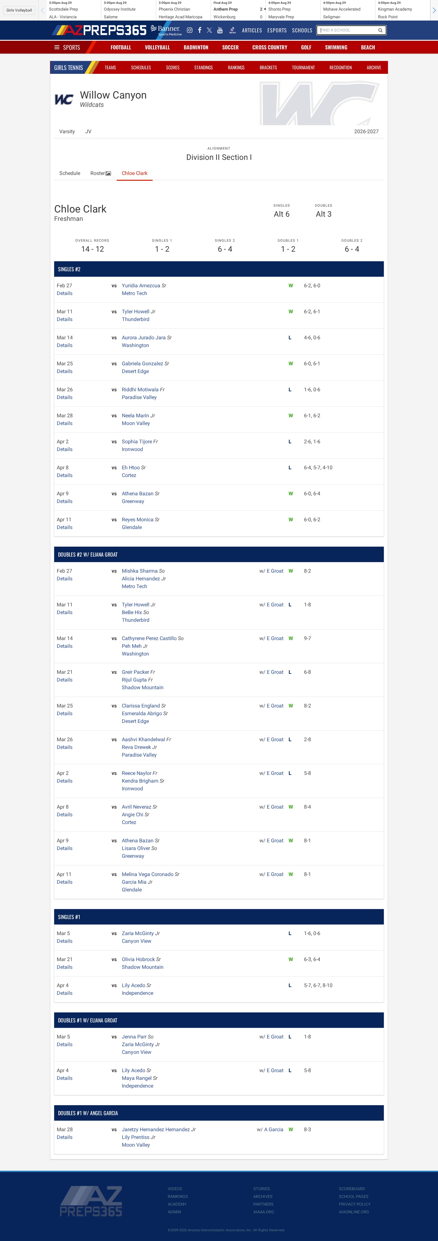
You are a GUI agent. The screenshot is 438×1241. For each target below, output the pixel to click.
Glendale (132, 527)
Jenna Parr (135, 1037)
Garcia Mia (135, 882)
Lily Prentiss (136, 1137)
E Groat (275, 571)
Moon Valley (136, 423)
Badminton (196, 47)
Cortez (129, 475)
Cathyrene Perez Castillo (150, 638)
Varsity (67, 131)
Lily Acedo (134, 985)
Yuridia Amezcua (142, 285)
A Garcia (273, 1129)
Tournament (303, 67)
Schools (302, 30)
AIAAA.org (263, 1212)
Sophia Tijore (137, 441)
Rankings (236, 67)
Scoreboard (352, 1188)
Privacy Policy (355, 1204)
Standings (203, 67)
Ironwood (132, 449)
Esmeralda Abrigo (142, 713)
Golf (306, 47)
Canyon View (136, 941)
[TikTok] (232, 30)
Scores (173, 67)
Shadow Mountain (143, 687)
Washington (135, 345)
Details (64, 293)
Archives (263, 1196)
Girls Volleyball (19, 10)
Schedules (141, 67)
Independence (137, 993)
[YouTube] (220, 30)
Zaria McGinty (138, 933)
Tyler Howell (136, 311)
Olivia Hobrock (139, 959)
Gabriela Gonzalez (143, 363)
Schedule (69, 173)
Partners (263, 1204)
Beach (368, 47)
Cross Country (269, 47)
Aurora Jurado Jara (144, 337)
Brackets (268, 67)
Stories (261, 1188)
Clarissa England (141, 706)
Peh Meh (132, 646)
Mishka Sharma (140, 571)
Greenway (133, 501)
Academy (177, 1204)
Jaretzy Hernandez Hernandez (156, 1129)
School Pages (353, 1196)
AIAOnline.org (354, 1212)
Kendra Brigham (141, 781)
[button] (434, 10)
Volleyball (157, 47)
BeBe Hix (132, 612)
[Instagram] (190, 30)
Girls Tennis (68, 67)
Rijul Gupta (135, 680)
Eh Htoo (131, 467)
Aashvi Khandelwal (144, 739)
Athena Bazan (138, 493)
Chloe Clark (134, 173)
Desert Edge (135, 371)
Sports (71, 47)
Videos (175, 1188)
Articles (252, 30)
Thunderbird (135, 319)
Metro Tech (134, 293)
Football (121, 47)
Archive (374, 67)
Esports (277, 30)
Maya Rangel (137, 1078)
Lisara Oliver (136, 848)
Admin (174, 1212)
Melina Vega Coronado (148, 874)
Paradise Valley (139, 397)
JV (88, 131)
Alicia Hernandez (141, 579)
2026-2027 (366, 131)
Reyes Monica (138, 519)
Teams (110, 67)
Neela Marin (136, 415)
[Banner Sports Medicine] (166, 30)
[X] (209, 30)
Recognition (341, 67)
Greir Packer (136, 672)
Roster (97, 173)
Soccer (230, 47)
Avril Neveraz (137, 807)
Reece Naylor (137, 773)
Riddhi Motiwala (141, 389)
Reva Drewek (137, 747)
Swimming (336, 47)
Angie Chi (133, 814)
